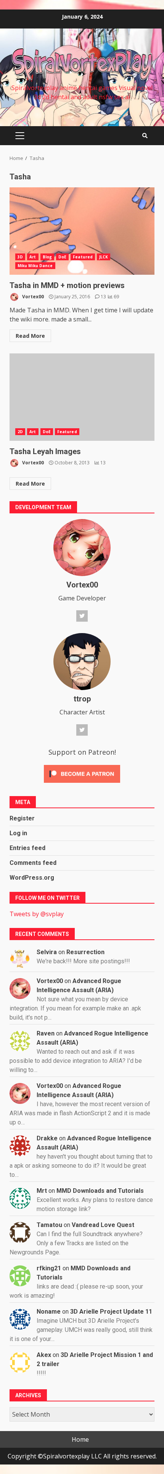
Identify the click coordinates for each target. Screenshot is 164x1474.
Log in (18, 833)
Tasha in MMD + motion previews (82, 231)
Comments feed (33, 862)
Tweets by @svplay (37, 914)
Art (32, 257)
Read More (30, 335)
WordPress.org (32, 877)
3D (20, 257)
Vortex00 (32, 296)
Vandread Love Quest (103, 1225)
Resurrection (85, 952)
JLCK (103, 257)
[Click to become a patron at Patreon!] (82, 773)
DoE (62, 257)
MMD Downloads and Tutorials (100, 1190)
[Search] (145, 135)
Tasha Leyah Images (82, 397)
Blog (47, 257)
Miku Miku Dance (35, 265)
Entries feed (27, 848)
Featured (83, 257)
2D (20, 431)
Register (22, 818)
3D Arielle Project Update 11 (111, 1311)
